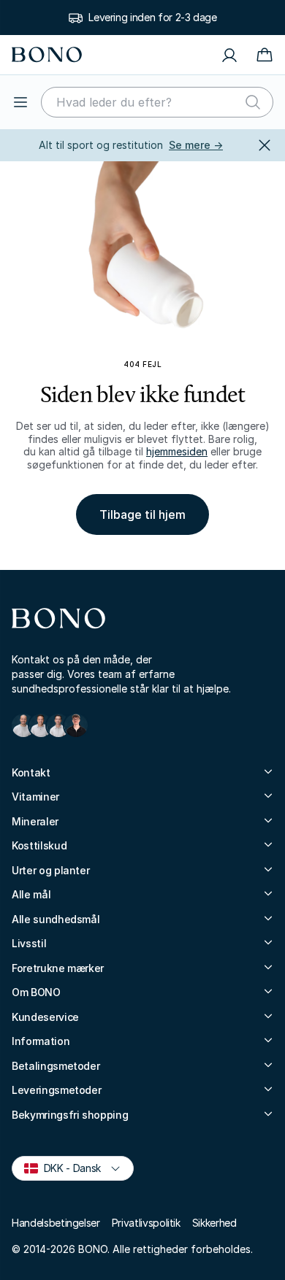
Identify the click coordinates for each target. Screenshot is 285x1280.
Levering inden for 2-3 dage (152, 17)
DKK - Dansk (66, 1167)
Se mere (196, 145)
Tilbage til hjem (142, 514)
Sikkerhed (214, 1223)
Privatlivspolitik (146, 1223)
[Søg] (253, 102)
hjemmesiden (177, 451)
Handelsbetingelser (56, 1223)
